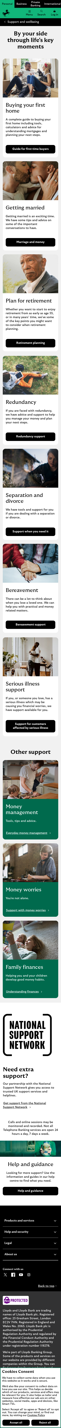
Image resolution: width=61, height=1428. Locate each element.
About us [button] (18, 1255)
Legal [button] (16, 1244)
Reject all (45, 1422)
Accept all (16, 1422)
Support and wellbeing (23, 22)
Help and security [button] (24, 1232)
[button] (54, 13)
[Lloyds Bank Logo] (6, 13)
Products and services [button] (27, 1221)
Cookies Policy (36, 1415)
